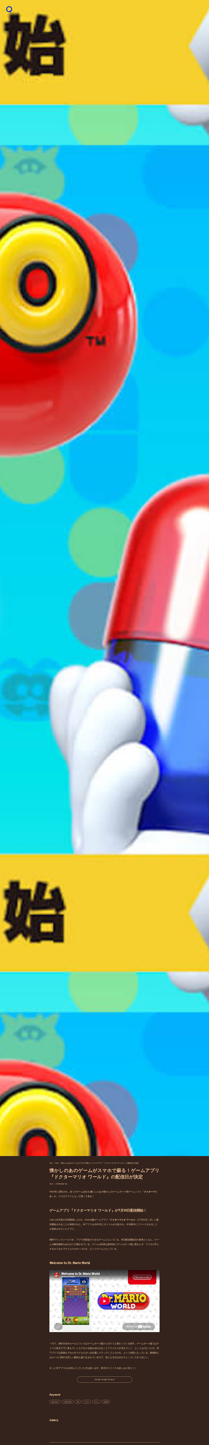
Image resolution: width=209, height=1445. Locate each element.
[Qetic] (9, 9)
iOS (80, 1219)
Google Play (67, 1402)
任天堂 (106, 1402)
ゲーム (96, 1402)
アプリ (86, 1402)
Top (50, 1163)
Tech (57, 1163)
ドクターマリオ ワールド (104, 1379)
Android (88, 1219)
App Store (54, 1402)
